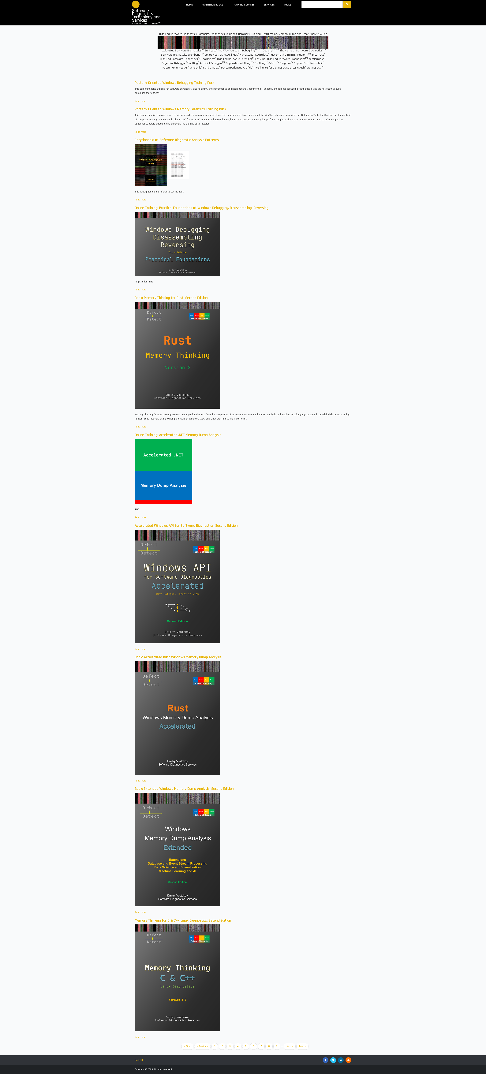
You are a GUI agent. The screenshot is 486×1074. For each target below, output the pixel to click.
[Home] (136, 4)
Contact (139, 1060)
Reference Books (212, 5)
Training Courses (243, 5)
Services (269, 5)
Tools (287, 5)
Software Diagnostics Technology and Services (146, 15)
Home (189, 5)
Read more (140, 101)
